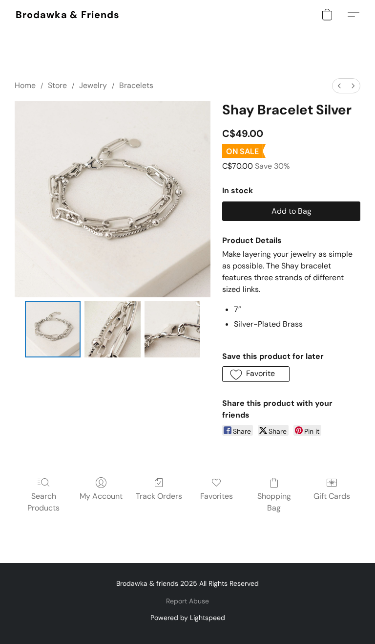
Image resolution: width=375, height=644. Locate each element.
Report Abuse (187, 601)
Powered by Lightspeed (187, 617)
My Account (101, 496)
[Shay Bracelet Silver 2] (173, 329)
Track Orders (159, 496)
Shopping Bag (274, 502)
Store (57, 85)
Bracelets (136, 85)
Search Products (43, 502)
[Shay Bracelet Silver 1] (112, 329)
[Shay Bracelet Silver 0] (53, 329)
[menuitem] (339, 86)
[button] (68, 14)
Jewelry (93, 85)
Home (25, 85)
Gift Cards (331, 496)
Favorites (216, 496)
